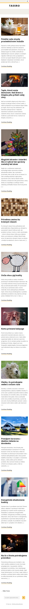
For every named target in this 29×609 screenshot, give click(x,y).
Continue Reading (6, 66)
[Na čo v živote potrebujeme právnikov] (14, 543)
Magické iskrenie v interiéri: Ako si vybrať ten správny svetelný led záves (14, 161)
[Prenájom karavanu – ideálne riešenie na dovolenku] (14, 426)
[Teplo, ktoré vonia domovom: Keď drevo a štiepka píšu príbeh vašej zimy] (14, 80)
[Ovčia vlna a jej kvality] (14, 262)
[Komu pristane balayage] (14, 316)
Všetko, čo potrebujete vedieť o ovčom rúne (11, 383)
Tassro (14, 5)
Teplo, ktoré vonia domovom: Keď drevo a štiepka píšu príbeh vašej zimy (12, 93)
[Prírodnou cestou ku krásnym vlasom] (14, 207)
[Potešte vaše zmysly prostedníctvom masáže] (14, 27)
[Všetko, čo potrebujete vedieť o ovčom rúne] (14, 370)
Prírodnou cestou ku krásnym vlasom (10, 220)
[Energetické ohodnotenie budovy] (14, 487)
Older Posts (5, 591)
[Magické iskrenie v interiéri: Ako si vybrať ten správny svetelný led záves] (14, 142)
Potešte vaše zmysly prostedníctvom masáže (12, 40)
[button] (23, 597)
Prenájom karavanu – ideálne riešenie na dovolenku (11, 441)
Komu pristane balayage (12, 328)
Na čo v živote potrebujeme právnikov (14, 556)
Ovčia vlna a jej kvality (11, 275)
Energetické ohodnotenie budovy (12, 501)
